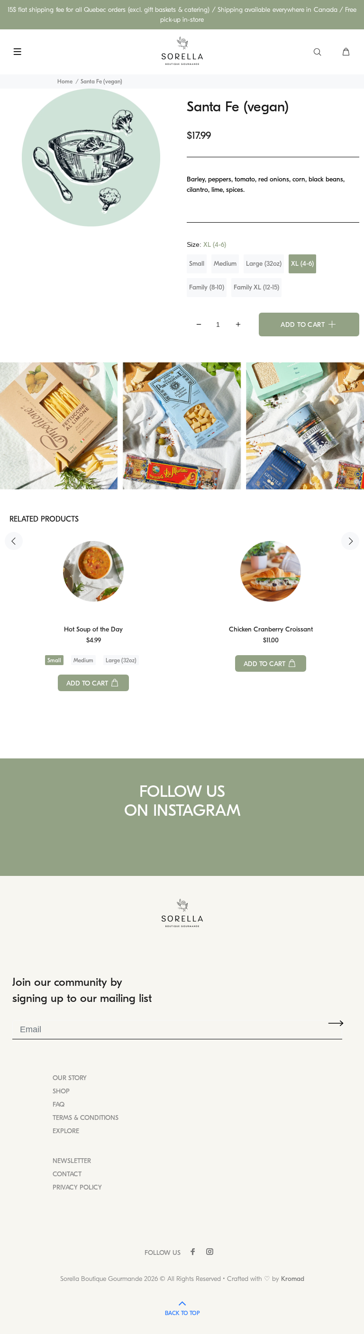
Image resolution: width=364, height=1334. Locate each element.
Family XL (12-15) (256, 287)
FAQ (58, 1104)
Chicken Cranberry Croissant (271, 629)
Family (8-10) (206, 287)
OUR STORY (70, 1078)
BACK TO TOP (182, 1313)
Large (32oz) (264, 264)
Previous (14, 541)
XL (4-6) (302, 264)
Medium (225, 264)
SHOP (61, 1091)
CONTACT (67, 1174)
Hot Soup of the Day (93, 629)
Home (65, 81)
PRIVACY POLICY (77, 1187)
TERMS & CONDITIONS (85, 1118)
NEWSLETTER (72, 1161)
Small (196, 264)
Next (350, 541)
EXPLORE (66, 1131)
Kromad (292, 1279)
